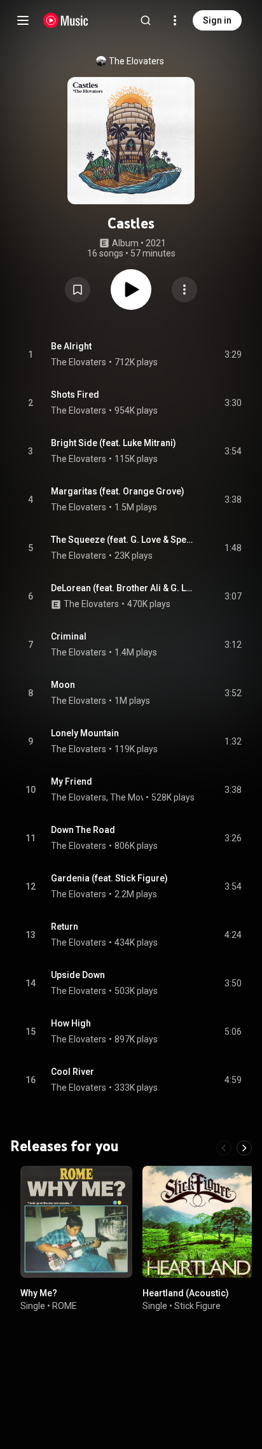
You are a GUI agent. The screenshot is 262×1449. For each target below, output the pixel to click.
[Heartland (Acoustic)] (198, 1222)
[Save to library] (77, 289)
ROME (64, 1306)
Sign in (217, 20)
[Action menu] (184, 289)
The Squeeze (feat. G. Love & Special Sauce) (123, 540)
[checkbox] (232, 354)
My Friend (71, 781)
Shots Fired (75, 394)
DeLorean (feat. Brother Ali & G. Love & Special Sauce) (123, 588)
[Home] (65, 20)
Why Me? (38, 1293)
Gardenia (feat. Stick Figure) (109, 878)
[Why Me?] (76, 1222)
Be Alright (71, 346)
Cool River (72, 1072)
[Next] (244, 1148)
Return (64, 926)
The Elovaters (136, 61)
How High (71, 1023)
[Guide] (23, 20)
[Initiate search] (145, 20)
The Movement (141, 797)
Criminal (68, 636)
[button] (77, 289)
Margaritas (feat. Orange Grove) (117, 491)
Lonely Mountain (85, 733)
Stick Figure (197, 1306)
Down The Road (83, 830)
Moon (63, 685)
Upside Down (78, 975)
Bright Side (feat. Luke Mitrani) (113, 443)
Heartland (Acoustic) (185, 1293)
